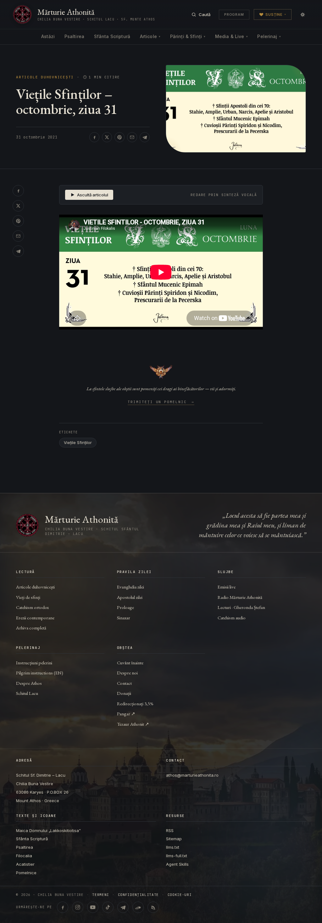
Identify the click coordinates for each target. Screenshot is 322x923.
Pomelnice (26, 872)
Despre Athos (29, 683)
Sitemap (174, 838)
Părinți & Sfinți (187, 36)
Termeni (100, 895)
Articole (150, 36)
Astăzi (48, 36)
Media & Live (231, 36)
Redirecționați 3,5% (135, 703)
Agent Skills (177, 864)
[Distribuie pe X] (107, 137)
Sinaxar (123, 618)
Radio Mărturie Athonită (240, 597)
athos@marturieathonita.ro (192, 775)
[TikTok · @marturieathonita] (108, 907)
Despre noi (127, 673)
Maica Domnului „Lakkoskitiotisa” (48, 830)
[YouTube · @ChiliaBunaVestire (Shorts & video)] (92, 907)
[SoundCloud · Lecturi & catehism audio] (138, 907)
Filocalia (24, 855)
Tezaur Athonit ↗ (133, 724)
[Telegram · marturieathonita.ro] (123, 907)
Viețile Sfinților (78, 442)
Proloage (125, 607)
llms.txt (172, 847)
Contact (124, 683)
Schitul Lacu (27, 693)
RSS (170, 830)
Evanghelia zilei (130, 587)
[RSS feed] (153, 907)
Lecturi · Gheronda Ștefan (241, 607)
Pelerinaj (268, 36)
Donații (124, 693)
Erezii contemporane (35, 618)
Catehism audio (232, 618)
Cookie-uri (180, 895)
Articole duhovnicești (45, 77)
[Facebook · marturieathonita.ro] (62, 907)
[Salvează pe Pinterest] (119, 137)
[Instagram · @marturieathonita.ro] (77, 907)
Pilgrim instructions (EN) (39, 673)
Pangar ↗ (126, 714)
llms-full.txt (176, 855)
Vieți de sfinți (28, 597)
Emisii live (227, 587)
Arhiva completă (31, 628)
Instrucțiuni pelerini (34, 663)
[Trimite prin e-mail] (132, 137)
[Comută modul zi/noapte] (302, 14)
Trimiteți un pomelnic (161, 402)
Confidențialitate (138, 895)
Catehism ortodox (32, 607)
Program (234, 14)
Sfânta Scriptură (112, 36)
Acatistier (25, 864)
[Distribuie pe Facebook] (94, 137)
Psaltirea (74, 36)
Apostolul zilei (129, 597)
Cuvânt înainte (130, 663)
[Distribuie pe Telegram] (145, 137)
